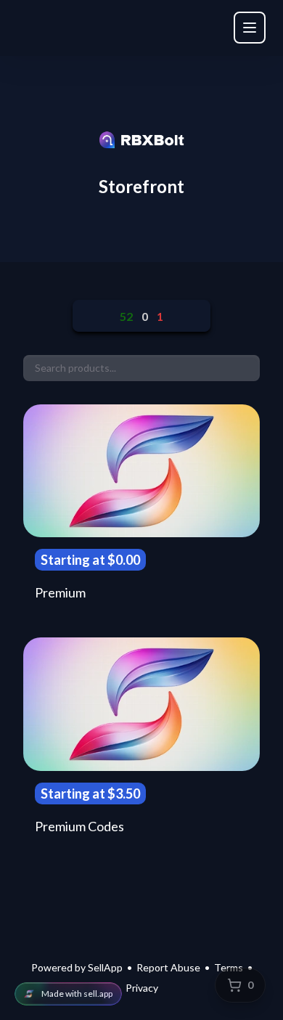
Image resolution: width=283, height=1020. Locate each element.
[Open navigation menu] (250, 28)
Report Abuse (168, 967)
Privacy (142, 988)
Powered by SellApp (77, 967)
